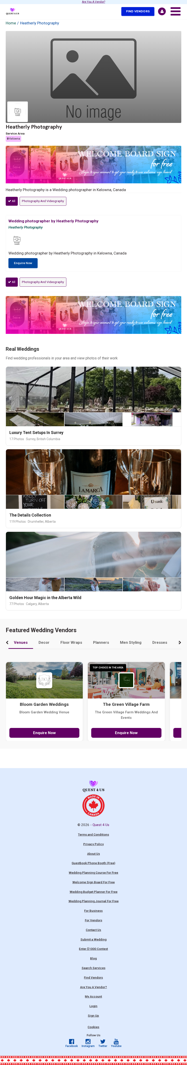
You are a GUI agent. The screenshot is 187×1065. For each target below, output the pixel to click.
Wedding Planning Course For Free (93, 872)
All (13, 201)
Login (93, 1006)
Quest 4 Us (101, 825)
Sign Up (93, 1015)
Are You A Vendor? (93, 2)
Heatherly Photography (34, 127)
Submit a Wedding (93, 939)
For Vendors (93, 920)
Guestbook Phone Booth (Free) (93, 863)
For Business (93, 910)
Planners (101, 642)
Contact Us (93, 930)
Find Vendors (138, 11)
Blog (93, 958)
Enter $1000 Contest (93, 949)
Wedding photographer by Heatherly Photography (53, 221)
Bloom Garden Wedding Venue (44, 712)
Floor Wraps (71, 642)
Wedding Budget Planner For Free (93, 892)
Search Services (93, 968)
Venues (21, 642)
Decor (44, 642)
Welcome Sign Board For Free (93, 882)
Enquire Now (23, 263)
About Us (93, 853)
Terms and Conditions (93, 834)
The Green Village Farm (126, 704)
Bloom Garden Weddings (44, 704)
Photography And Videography (43, 201)
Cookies (93, 1027)
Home (11, 23)
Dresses (159, 642)
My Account (93, 996)
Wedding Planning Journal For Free (93, 901)
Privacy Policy (93, 844)
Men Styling (130, 642)
